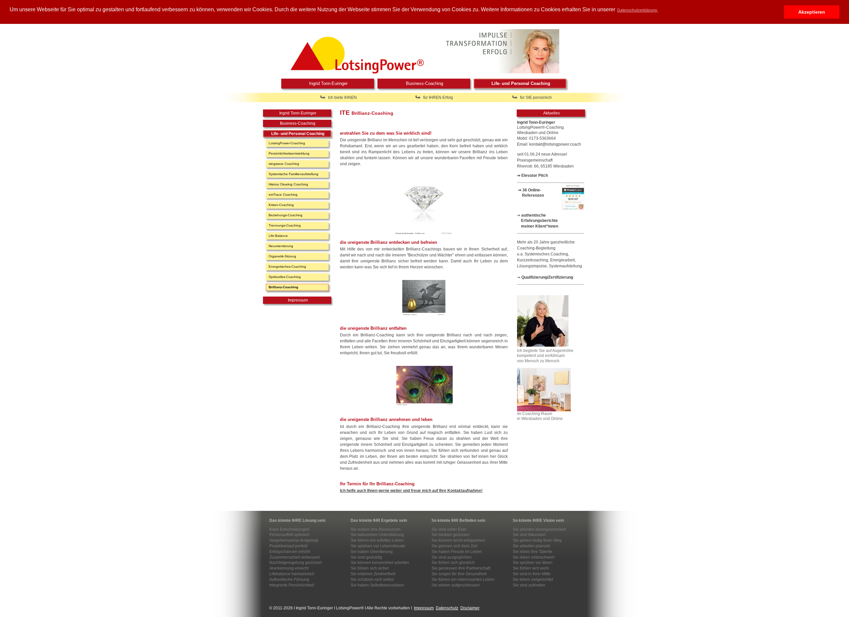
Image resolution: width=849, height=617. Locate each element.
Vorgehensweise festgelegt (293, 540)
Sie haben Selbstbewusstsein (377, 585)
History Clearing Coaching (288, 184)
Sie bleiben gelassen (450, 534)
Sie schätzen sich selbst (372, 579)
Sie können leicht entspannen (458, 540)
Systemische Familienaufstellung (293, 174)
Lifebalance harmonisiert (291, 574)
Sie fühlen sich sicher (370, 568)
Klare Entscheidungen (289, 529)
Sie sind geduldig (366, 557)
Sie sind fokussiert (529, 534)
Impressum (298, 300)
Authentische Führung (289, 579)
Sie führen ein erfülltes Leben (377, 540)
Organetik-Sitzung (282, 256)
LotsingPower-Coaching (287, 143)
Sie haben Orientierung (372, 551)
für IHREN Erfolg (438, 97)
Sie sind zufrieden (529, 585)
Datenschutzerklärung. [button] (637, 10)
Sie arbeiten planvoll (531, 546)
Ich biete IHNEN (342, 97)
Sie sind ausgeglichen (451, 557)
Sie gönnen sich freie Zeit (454, 546)
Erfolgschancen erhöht (289, 551)
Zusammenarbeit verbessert (294, 557)
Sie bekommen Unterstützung (377, 534)
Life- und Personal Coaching (520, 83)
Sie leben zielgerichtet (533, 579)
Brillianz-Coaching (283, 287)
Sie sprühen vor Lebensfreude (378, 546)
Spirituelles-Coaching (285, 277)
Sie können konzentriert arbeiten (380, 562)
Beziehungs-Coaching (285, 215)
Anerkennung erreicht (288, 568)
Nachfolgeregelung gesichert (295, 562)
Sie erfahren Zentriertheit (373, 574)
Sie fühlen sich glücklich (453, 562)
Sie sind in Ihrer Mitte (532, 574)
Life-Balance (278, 236)
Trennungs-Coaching (285, 225)
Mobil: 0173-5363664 (536, 138)
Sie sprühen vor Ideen (533, 562)
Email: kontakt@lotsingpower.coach (549, 144)
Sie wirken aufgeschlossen (455, 585)
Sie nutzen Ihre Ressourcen (376, 529)
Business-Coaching (424, 83)
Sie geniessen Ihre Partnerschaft (460, 568)
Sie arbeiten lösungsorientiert (539, 529)
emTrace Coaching (283, 194)
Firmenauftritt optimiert (289, 534)
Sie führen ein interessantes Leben (462, 579)
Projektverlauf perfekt (288, 546)
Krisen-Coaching (281, 205)
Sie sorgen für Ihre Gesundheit (459, 574)
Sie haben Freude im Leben (456, 551)
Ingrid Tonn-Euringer (328, 83)
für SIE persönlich (536, 97)
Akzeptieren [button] (811, 12)
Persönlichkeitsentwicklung (289, 153)
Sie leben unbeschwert (533, 557)
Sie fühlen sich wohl (531, 568)
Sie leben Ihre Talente (532, 551)
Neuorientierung (281, 246)
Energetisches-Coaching (287, 266)
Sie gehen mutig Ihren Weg (537, 540)
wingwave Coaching (284, 164)
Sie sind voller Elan (448, 529)
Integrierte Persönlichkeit (291, 585)
